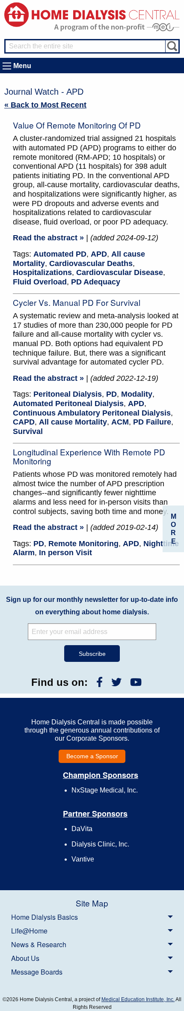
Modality (136, 394)
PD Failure (152, 422)
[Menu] (7, 66)
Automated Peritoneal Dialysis (68, 403)
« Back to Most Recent (45, 105)
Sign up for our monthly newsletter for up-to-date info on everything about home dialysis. (92, 606)
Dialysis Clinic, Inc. (100, 844)
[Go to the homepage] (92, 14)
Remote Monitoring (83, 543)
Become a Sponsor (92, 756)
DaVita (81, 828)
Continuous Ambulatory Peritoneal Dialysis (92, 413)
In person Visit (65, 552)
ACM (120, 422)
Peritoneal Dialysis (67, 394)
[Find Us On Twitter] (116, 682)
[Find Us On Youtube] (136, 682)
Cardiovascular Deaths (91, 263)
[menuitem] (92, 917)
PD (111, 394)
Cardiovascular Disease (119, 272)
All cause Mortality (73, 422)
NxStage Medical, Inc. (104, 790)
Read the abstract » (48, 237)
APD (99, 254)
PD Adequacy (95, 282)
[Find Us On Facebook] (99, 682)
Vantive (82, 859)
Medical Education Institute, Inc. (138, 999)
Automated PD (59, 254)
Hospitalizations (42, 272)
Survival (28, 431)
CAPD (24, 422)
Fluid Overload (40, 282)
